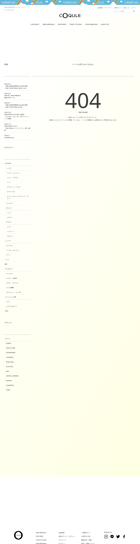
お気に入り (126, 8)
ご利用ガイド (117, 8)
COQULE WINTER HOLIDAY (70, 2)
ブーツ (8, 255)
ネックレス (9, 274)
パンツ (9, 213)
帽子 (6, 264)
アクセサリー (9, 269)
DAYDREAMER (10, 353)
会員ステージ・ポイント (67, 536)
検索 (134, 11)
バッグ (7, 259)
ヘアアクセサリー (11, 306)
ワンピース (94, 57)
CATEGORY (35, 24)
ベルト (8, 302)
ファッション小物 (10, 297)
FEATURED (62, 24)
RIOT (7, 371)
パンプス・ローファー (13, 250)
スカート (10, 217)
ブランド (7, 339)
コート (9, 227)
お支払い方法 (85, 536)
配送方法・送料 (86, 540)
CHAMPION (10, 385)
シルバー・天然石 (11, 278)
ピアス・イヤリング (12, 283)
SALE (6, 311)
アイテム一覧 (36, 57)
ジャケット (10, 231)
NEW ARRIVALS (49, 24)
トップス (74, 57)
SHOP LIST (105, 24)
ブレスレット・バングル (13, 292)
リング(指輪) (10, 287)
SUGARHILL (10, 357)
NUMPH (8, 343)
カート (134, 8)
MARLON (9, 381)
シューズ (7, 241)
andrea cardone (12, 376)
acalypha (9, 367)
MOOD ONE (10, 362)
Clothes (8, 163)
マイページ (108, 8)
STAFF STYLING (76, 24)
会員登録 (100, 8)
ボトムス (8, 208)
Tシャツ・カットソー (13, 173)
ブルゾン (10, 236)
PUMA (8, 390)
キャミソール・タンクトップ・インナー (18, 197)
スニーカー (9, 245)
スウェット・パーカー (14, 187)
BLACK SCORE (10, 348)
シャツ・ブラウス (12, 178)
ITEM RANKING (91, 24)
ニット (9, 182)
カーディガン (11, 192)
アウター (54, 57)
